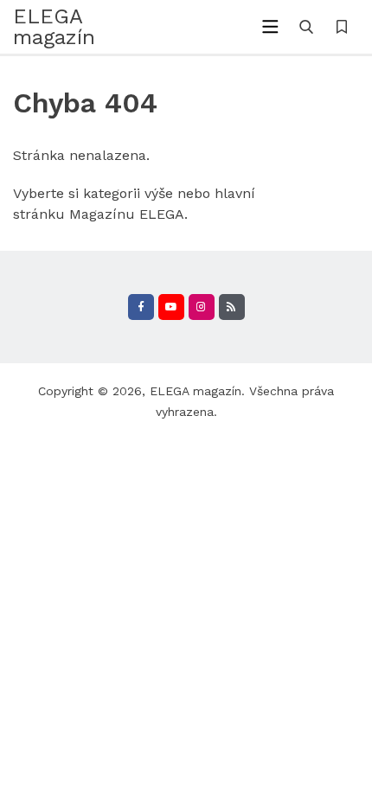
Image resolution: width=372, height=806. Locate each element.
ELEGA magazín (195, 391)
